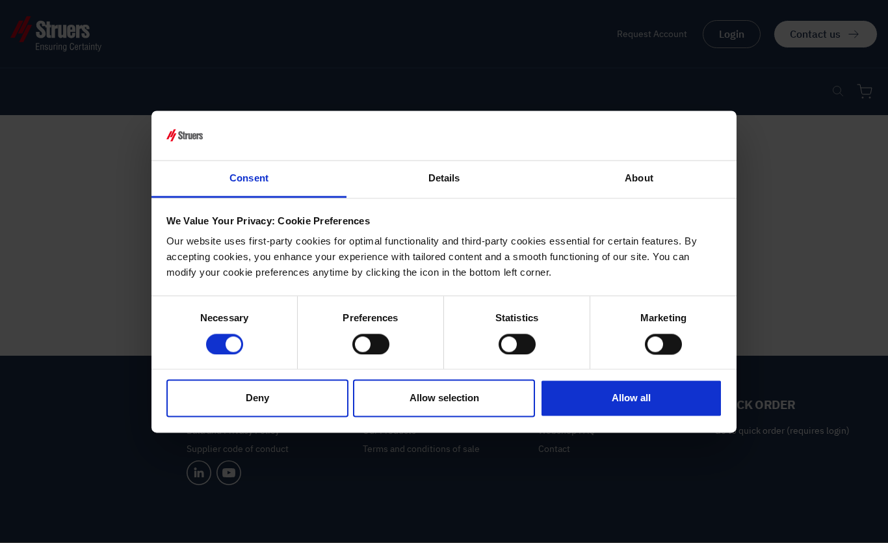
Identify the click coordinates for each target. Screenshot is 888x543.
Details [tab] (444, 178)
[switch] (370, 344)
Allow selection (444, 398)
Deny (257, 398)
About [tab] (639, 178)
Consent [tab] (248, 178)
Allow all (631, 398)
